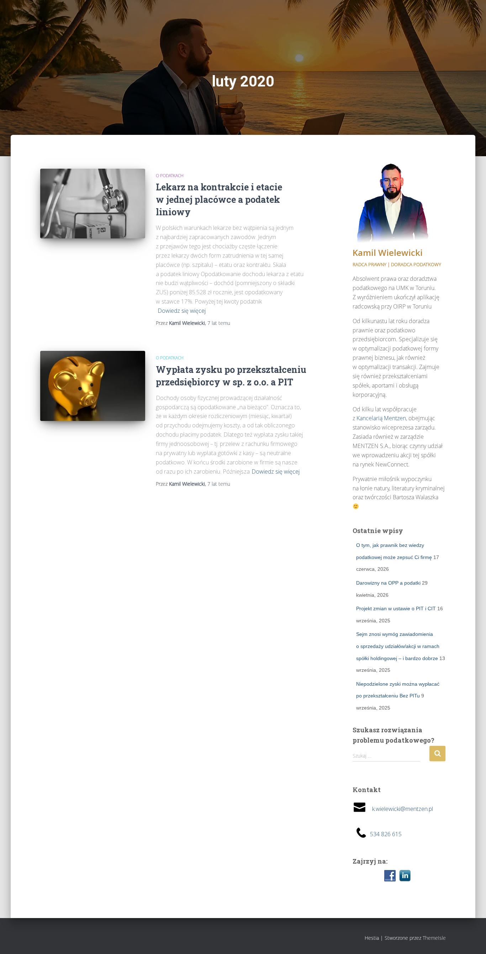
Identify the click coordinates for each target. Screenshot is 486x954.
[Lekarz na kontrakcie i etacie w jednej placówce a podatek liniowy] (92, 204)
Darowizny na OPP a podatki (388, 583)
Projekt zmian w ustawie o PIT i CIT (396, 608)
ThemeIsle (434, 937)
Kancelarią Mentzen (381, 418)
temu (218, 323)
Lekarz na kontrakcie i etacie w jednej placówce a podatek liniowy (219, 199)
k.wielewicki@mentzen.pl (399, 809)
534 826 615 (386, 834)
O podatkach (170, 176)
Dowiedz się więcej (182, 311)
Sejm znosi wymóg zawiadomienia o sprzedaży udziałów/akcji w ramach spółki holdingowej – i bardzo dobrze (397, 646)
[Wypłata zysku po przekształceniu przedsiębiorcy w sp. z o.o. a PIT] (92, 386)
